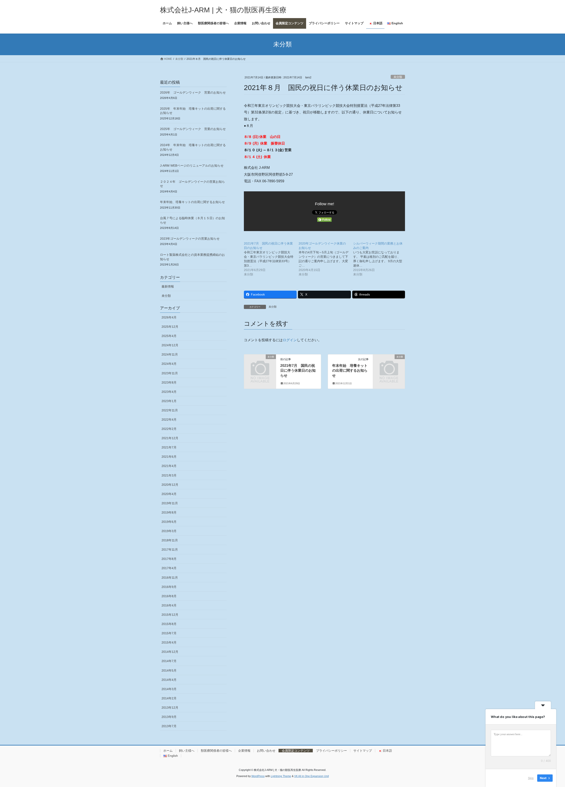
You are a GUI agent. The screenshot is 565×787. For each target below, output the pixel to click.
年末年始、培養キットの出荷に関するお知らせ (192, 202)
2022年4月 (169, 419)
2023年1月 (169, 401)
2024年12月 (170, 345)
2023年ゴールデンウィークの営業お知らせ (190, 238)
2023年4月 (169, 392)
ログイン (290, 340)
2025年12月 (170, 326)
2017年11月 (170, 549)
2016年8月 (169, 596)
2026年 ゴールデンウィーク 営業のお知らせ (193, 92)
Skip (531, 778)
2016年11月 (170, 577)
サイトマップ (362, 750)
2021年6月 (169, 456)
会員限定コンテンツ (296, 750)
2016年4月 (169, 605)
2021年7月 (169, 447)
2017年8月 (169, 559)
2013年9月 (169, 717)
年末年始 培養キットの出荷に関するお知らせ (349, 370)
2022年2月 (169, 429)
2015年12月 (170, 614)
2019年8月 (169, 512)
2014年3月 (169, 689)
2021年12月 (170, 438)
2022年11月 (170, 410)
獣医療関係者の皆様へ (216, 750)
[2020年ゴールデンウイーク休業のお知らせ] (326, 259)
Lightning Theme (281, 776)
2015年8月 (169, 624)
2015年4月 (169, 642)
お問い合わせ (266, 750)
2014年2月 (169, 698)
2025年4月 (169, 336)
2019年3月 (169, 531)
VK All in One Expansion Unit (311, 776)
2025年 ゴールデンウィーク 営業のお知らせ (193, 129)
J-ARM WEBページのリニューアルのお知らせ (192, 165)
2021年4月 (169, 466)
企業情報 (244, 750)
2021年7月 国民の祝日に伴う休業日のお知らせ (298, 370)
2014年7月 (169, 661)
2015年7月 (169, 633)
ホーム (168, 750)
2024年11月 (170, 354)
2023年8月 (169, 382)
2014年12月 (170, 651)
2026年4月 (169, 317)
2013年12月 (170, 707)
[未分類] (260, 364)
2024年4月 (169, 363)
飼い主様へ (186, 750)
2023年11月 (170, 373)
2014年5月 (169, 670)
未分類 (398, 77)
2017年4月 (169, 568)
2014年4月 (169, 680)
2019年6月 (169, 521)
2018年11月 (170, 540)
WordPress (258, 776)
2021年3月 (169, 475)
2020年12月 (170, 484)
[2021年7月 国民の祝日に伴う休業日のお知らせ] (271, 259)
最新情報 (168, 286)
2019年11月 (170, 503)
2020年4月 (169, 494)
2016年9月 (169, 587)
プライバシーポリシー (331, 750)
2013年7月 (169, 726)
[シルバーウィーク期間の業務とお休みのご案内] (380, 259)
